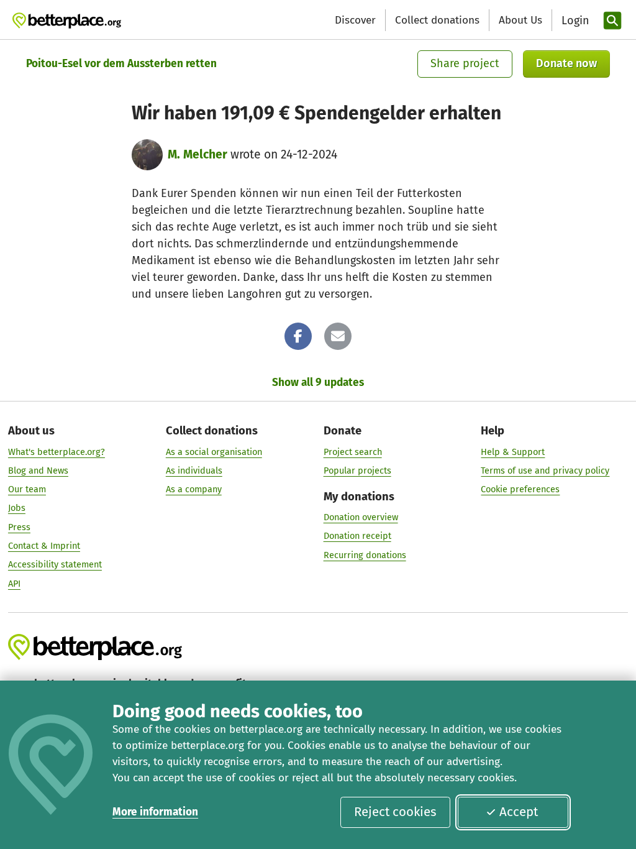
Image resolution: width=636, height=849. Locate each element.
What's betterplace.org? (56, 451)
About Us (520, 20)
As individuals (194, 470)
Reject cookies (395, 811)
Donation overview (361, 517)
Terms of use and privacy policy (545, 470)
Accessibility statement (55, 564)
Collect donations (437, 20)
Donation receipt (357, 535)
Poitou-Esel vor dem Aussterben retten (121, 63)
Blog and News (38, 470)
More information (155, 812)
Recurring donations (365, 555)
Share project (464, 63)
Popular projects (357, 470)
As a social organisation (214, 451)
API (14, 583)
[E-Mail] (338, 336)
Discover (355, 20)
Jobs (16, 507)
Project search (353, 451)
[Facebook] (298, 336)
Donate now (566, 63)
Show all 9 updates (318, 382)
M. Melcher (197, 154)
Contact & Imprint (44, 545)
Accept (518, 811)
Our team (27, 489)
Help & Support (513, 451)
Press (19, 527)
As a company (194, 489)
